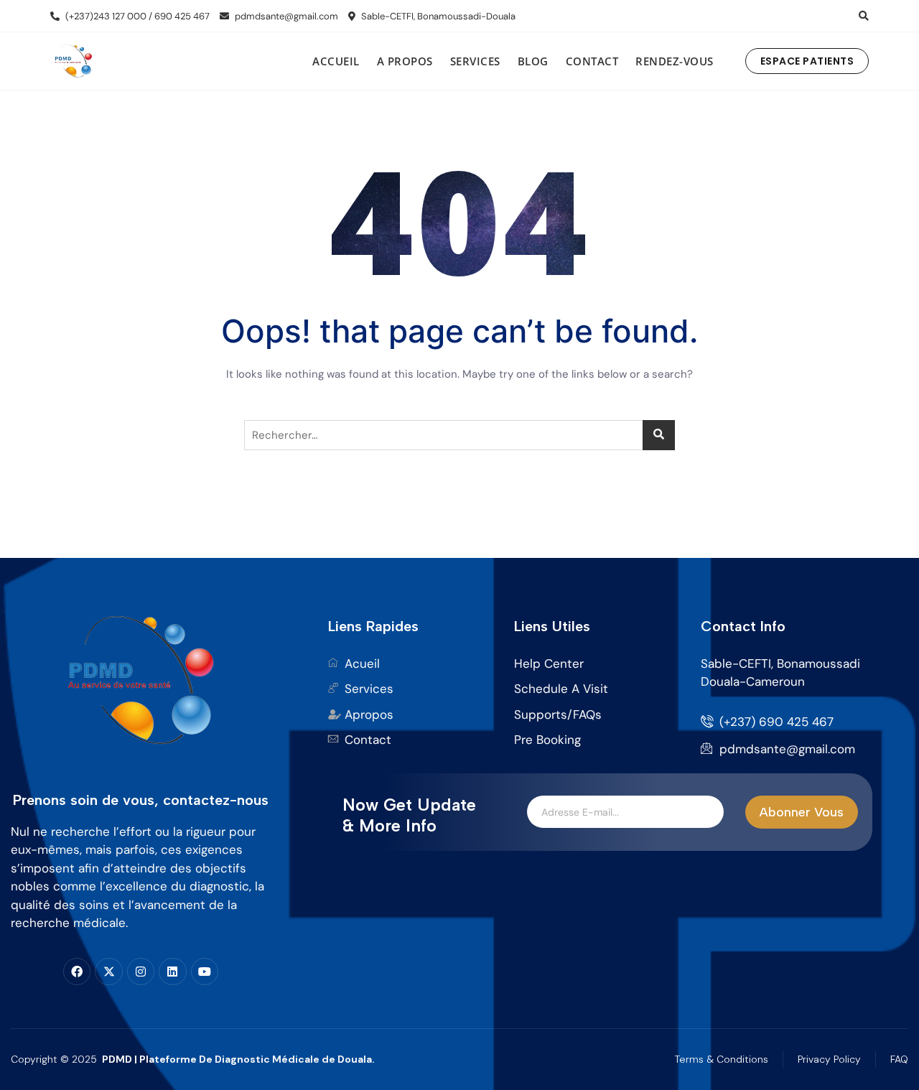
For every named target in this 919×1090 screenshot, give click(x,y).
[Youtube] (204, 971)
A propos (405, 61)
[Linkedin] (172, 971)
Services (475, 61)
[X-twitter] (108, 971)
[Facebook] (76, 971)
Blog (533, 61)
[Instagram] (140, 971)
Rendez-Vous (674, 61)
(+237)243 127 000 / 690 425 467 (136, 16)
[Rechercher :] (459, 435)
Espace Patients (807, 61)
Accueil (336, 61)
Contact (592, 61)
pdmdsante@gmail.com (285, 16)
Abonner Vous (802, 812)
